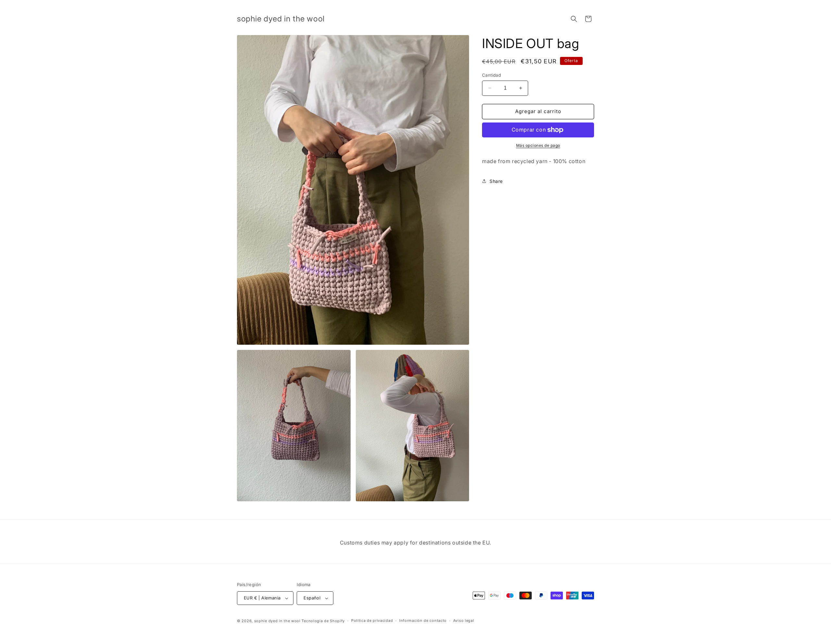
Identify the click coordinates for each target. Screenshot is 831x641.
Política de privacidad (372, 620)
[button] (574, 19)
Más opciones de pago (538, 145)
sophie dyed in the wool (277, 621)
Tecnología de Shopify (323, 621)
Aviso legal (463, 620)
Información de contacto (423, 620)
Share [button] (496, 181)
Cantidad (491, 75)
